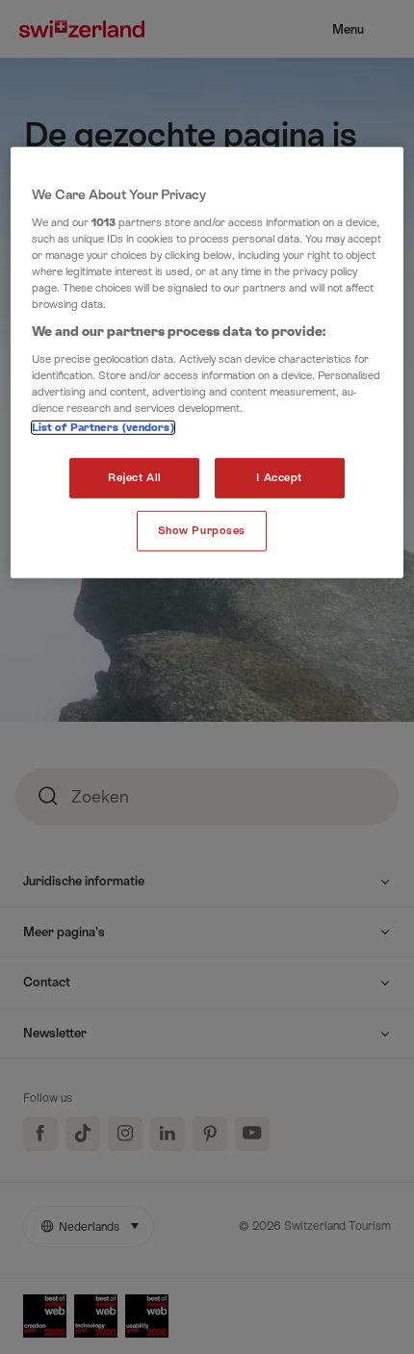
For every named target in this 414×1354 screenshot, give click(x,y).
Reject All (135, 478)
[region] (207, 362)
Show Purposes (202, 530)
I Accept (279, 478)
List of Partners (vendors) (103, 428)
